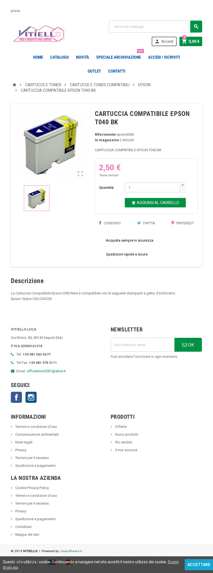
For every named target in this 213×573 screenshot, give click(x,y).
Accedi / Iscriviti (164, 57)
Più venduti (123, 442)
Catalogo (59, 57)
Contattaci (23, 527)
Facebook (16, 397)
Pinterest (185, 223)
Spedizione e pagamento (35, 465)
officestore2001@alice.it (46, 371)
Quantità (106, 187)
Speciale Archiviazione (119, 55)
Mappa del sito (26, 534)
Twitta (148, 223)
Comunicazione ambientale (36, 434)
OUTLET (94, 71)
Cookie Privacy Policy (31, 488)
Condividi (112, 223)
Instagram (31, 397)
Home (38, 57)
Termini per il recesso (31, 458)
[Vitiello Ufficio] (39, 33)
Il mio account (126, 450)
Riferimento (105, 134)
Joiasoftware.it (71, 551)
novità (82, 57)
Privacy (20, 450)
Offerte (120, 427)
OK (190, 345)
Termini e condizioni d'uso (35, 427)
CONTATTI (116, 71)
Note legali (23, 442)
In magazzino (107, 140)
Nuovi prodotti (126, 434)
